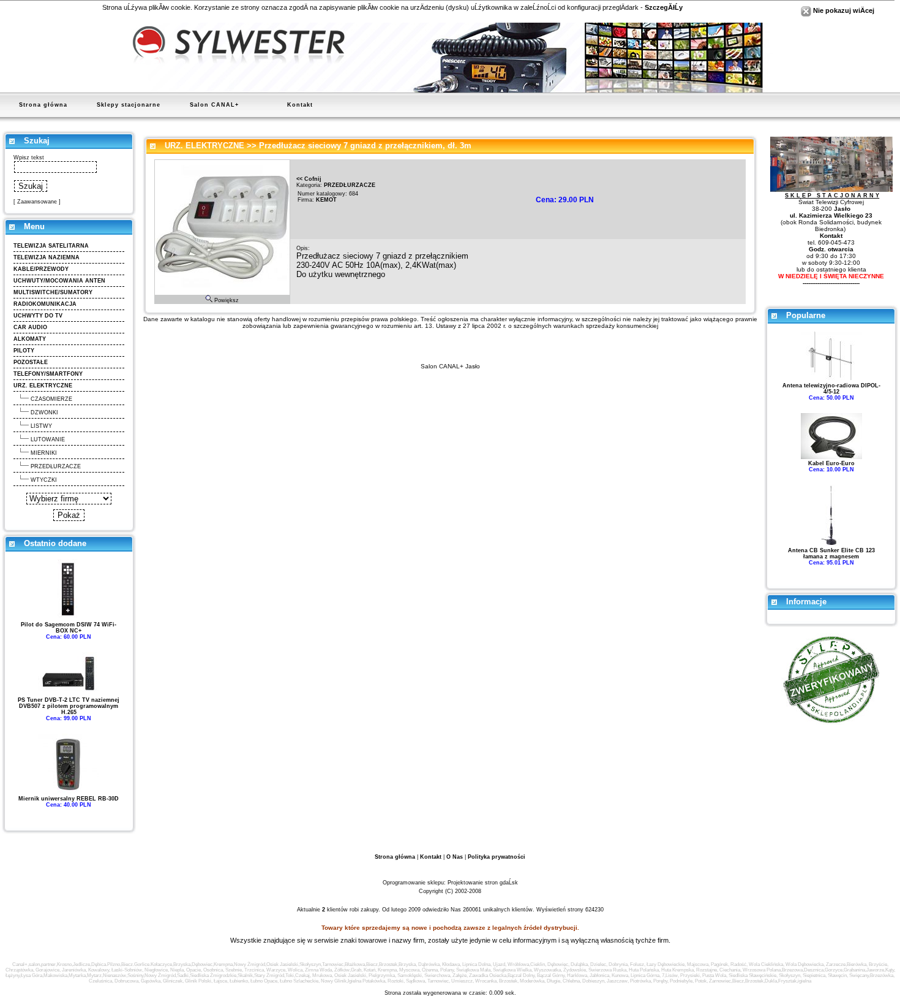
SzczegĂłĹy (664, 7)
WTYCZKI (44, 480)
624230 (594, 910)
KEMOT (326, 200)
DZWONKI (44, 412)
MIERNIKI (44, 453)
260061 (472, 910)
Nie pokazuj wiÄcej (842, 10)
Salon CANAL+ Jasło (450, 366)
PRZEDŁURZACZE (56, 466)
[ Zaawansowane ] (37, 202)
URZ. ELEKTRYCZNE (204, 146)
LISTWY (41, 426)
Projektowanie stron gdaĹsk (483, 883)
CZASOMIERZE (51, 399)
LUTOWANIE (48, 439)
